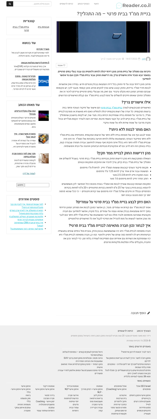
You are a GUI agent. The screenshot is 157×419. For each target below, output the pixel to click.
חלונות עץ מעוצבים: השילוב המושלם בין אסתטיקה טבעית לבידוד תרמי (26, 218)
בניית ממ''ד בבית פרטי (21, 28)
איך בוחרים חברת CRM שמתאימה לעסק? (28, 224)
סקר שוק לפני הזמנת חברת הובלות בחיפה (24, 155)
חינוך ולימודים (120, 401)
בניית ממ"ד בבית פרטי (111, 108)
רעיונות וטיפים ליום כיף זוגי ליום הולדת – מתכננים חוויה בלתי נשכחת (129, 366)
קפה (101, 410)
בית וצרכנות (121, 398)
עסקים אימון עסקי (23, 407)
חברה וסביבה (48, 398)
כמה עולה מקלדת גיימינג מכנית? (25, 113)
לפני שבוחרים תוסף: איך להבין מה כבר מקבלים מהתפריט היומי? (26, 206)
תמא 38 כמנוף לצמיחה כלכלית (137, 376)
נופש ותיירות (145, 407)
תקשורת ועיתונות (118, 413)
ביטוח (28, 395)
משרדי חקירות (42, 49)
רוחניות (75, 410)
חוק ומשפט (26, 398)
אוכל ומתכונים (120, 386)
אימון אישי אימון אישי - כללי (20, 391)
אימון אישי (26, 386)
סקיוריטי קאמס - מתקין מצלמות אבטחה (25, 78)
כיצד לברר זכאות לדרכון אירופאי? (136, 352)
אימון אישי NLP (71, 389)
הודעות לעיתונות (71, 398)
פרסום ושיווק (120, 410)
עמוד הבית (73, 407)
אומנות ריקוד (48, 386)
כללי (29, 401)
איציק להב (98, 395)
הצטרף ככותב (83, 3)
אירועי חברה (73, 395)
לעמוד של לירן (29, 173)
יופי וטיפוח (73, 401)
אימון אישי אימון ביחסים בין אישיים (140, 397)
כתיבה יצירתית (120, 404)
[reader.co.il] (133, 4)
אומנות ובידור (72, 386)
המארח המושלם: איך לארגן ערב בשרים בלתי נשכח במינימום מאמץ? (26, 212)
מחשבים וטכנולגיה (46, 404)
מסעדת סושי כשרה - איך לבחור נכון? (25, 135)
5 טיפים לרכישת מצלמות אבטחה (35, 62)
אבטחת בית (43, 27)
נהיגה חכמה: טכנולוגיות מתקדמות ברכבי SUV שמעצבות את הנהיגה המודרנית (83, 359)
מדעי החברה (97, 404)
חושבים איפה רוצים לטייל (142, 403)
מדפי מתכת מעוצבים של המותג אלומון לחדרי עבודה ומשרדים (80, 372)
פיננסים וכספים (144, 410)
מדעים (75, 404)
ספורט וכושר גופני (118, 407)
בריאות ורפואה (96, 398)
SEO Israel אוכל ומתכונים (143, 388)
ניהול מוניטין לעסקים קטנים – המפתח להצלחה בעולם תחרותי (82, 353)
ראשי (96, 3)
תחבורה (27, 410)
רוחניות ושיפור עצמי (45, 410)
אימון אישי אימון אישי (44, 389)
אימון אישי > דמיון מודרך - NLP (92, 391)
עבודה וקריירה (96, 407)
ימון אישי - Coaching (45, 401)
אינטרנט (122, 395)
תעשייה (147, 413)
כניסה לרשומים (66, 3)
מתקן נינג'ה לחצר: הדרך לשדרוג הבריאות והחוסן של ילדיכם (128, 359)
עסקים (51, 407)
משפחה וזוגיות (24, 404)
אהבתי (60, 65)
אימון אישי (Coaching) (116, 389)
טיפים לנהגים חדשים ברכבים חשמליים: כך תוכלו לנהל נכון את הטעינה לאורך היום (128, 372)
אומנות (99, 386)
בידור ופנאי (49, 395)
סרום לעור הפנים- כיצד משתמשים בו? (26, 228)
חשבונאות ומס (96, 401)
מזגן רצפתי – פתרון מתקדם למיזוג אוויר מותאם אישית (82, 366)
